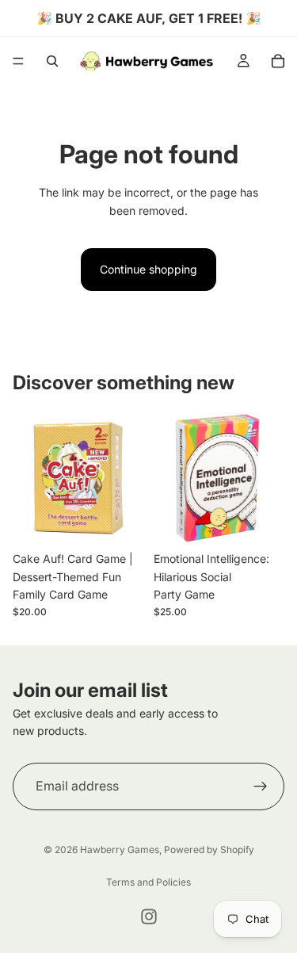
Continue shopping (148, 269)
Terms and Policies (148, 882)
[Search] (52, 61)
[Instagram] (148, 916)
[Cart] (278, 61)
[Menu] (18, 61)
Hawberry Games (119, 849)
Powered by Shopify (209, 849)
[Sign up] (260, 785)
